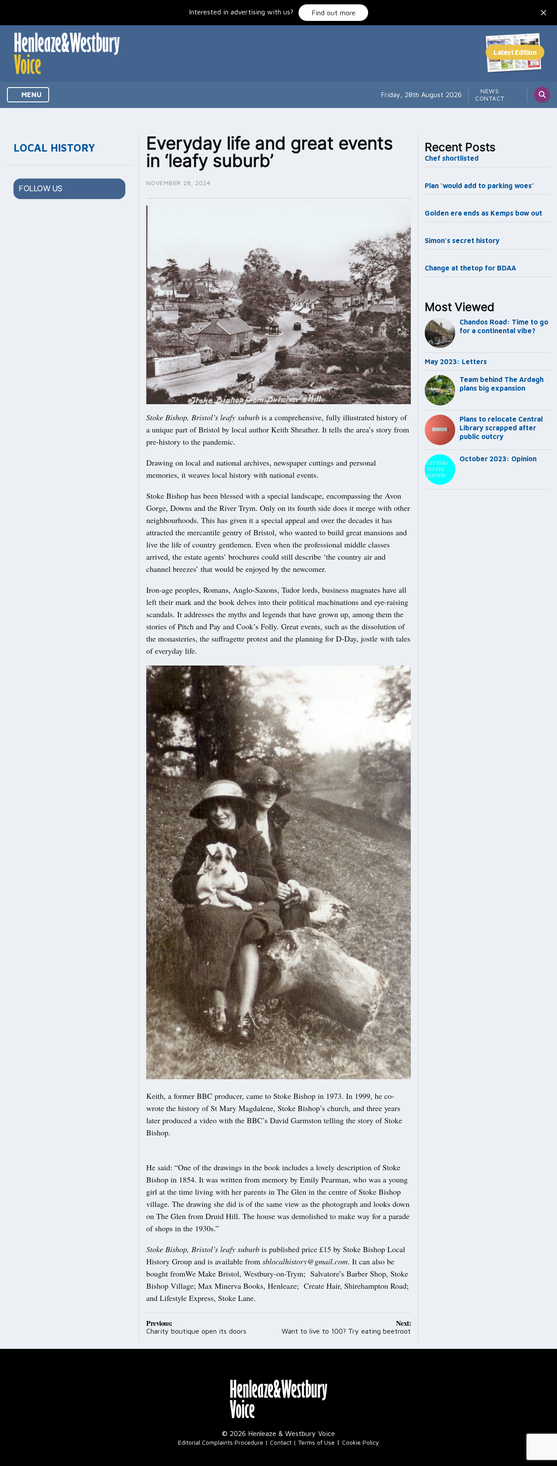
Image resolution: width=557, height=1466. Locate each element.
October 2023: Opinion (498, 459)
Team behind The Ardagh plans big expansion (502, 383)
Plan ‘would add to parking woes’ (479, 185)
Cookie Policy (360, 1442)
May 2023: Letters (456, 361)
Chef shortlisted (452, 158)
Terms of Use (316, 1442)
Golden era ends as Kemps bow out (483, 213)
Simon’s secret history (462, 240)
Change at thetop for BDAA (470, 268)
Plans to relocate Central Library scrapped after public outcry (501, 427)
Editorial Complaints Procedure (220, 1442)
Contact (489, 98)
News (489, 91)
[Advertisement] (488, 637)
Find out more (334, 13)
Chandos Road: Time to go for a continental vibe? (504, 326)
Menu (31, 94)
